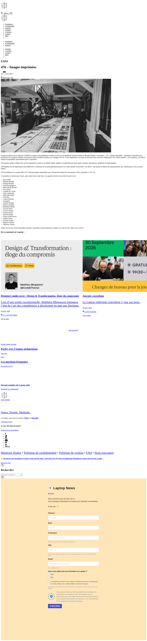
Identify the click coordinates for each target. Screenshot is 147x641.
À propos (8, 32)
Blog (7, 36)
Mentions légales (11, 452)
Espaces (8, 28)
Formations (9, 24)
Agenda (8, 30)
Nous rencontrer (104, 452)
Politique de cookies (71, 452)
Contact (7, 34)
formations (8, 41)
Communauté (9, 26)
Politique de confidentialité (40, 452)
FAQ (89, 452)
